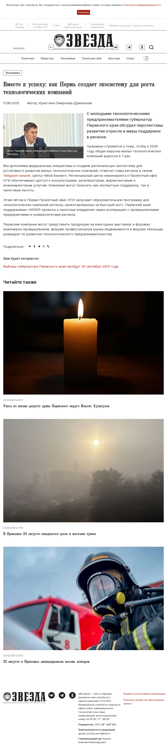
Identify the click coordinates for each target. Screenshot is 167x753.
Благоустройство (143, 25)
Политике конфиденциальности (142, 5)
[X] (44, 246)
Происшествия (91, 58)
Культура (114, 58)
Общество (47, 58)
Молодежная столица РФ (40, 26)
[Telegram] (39, 246)
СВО (56, 25)
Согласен (83, 12)
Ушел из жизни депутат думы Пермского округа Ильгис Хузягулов (56, 406)
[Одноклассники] (34, 246)
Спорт (130, 58)
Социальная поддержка (97, 26)
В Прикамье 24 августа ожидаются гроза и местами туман (49, 534)
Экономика (67, 58)
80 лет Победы (19, 26)
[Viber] (48, 246)
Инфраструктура (120, 25)
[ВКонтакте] (30, 246)
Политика (27, 58)
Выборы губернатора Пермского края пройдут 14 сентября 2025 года (60, 266)
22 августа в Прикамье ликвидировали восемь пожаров (46, 662)
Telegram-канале (16, 176)
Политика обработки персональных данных (143, 702)
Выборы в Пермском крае (73, 26)
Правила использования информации (144, 693)
